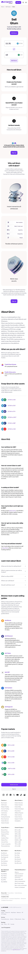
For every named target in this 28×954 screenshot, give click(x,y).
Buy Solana (4, 863)
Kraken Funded (5, 823)
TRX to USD (18, 844)
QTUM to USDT (12, 417)
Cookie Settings (18, 893)
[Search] (23, 2)
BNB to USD (18, 836)
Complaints (18, 821)
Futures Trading (5, 809)
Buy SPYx (3, 879)
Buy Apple (17, 857)
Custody (12, 924)
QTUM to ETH (11, 411)
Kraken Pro (7, 912)
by (4, 907)
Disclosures (23, 898)
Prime (5, 924)
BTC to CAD (11, 757)
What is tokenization (20, 881)
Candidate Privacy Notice (6, 900)
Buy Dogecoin (4, 857)
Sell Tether (8, 653)
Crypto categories (5, 844)
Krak (2, 924)
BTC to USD (11, 745)
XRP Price (3, 836)
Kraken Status (18, 817)
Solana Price (4, 840)
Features (4, 800)
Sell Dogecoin (9, 707)
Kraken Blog (18, 807)
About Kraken (19, 800)
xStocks (12, 919)
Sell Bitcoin (8, 620)
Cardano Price (4, 838)
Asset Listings (18, 815)
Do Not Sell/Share (5, 894)
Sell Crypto (4, 805)
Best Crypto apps (19, 883)
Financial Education (20, 869)
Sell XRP (7, 672)
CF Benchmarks (17, 919)
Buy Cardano (4, 861)
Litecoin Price (4, 842)
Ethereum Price (5, 832)
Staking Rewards (5, 817)
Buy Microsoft (18, 863)
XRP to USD (11, 774)
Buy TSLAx (4, 875)
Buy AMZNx (4, 881)
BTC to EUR (11, 751)
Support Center (19, 819)
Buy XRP (3, 859)
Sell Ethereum (9, 636)
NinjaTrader (13, 912)
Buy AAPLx (4, 877)
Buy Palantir (18, 861)
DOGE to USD (18, 840)
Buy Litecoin (4, 865)
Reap (23, 919)
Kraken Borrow (5, 821)
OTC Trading (4, 811)
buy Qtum (5, 548)
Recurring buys (5, 819)
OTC (9, 924)
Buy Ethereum (4, 855)
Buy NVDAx (4, 873)
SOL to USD (11, 762)
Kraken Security (19, 803)
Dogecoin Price (5, 834)
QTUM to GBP (11, 423)
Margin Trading (5, 807)
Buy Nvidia (17, 853)
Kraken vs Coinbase (20, 887)
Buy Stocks (18, 850)
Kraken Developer (19, 809)
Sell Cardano (8, 688)
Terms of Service (4, 898)
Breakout (19, 912)
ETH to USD (18, 832)
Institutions (4, 813)
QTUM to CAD (12, 429)
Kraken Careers (19, 805)
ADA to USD (18, 842)
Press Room (18, 811)
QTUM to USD (12, 400)
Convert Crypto (19, 827)
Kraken (2, 912)
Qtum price (12, 510)
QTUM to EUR (11, 405)
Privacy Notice (10, 893)
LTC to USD (17, 846)
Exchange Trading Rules (14, 898)
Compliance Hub (5, 896)
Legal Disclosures (16, 949)
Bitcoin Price (4, 830)
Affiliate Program (19, 813)
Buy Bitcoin (4, 853)
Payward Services (5, 919)
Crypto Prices (5, 827)
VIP (22, 912)
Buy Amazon (18, 859)
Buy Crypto (4, 803)
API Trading (4, 815)
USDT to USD (11, 768)
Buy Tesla (17, 855)
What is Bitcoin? (19, 879)
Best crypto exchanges (21, 885)
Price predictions (5, 846)
